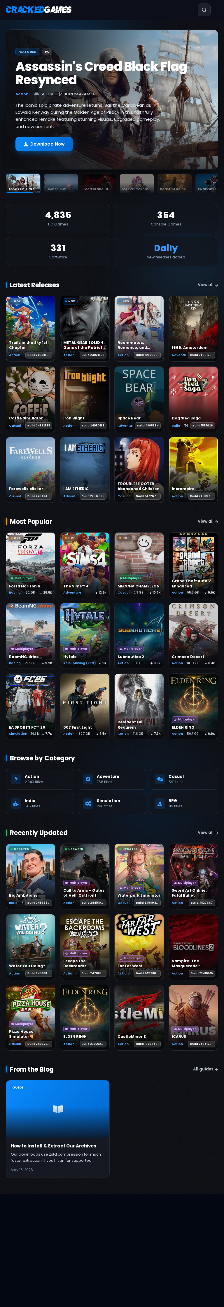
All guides (203, 1069)
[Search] (197, 10)
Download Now (47, 144)
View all (206, 285)
